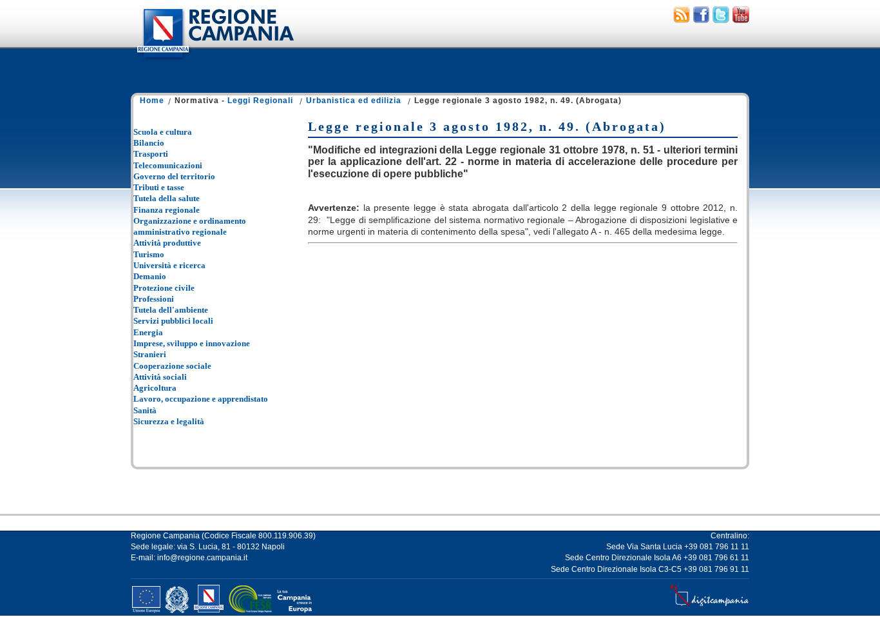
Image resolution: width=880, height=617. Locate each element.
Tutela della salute (166, 198)
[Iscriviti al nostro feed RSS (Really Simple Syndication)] (681, 20)
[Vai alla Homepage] (214, 60)
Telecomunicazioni (167, 165)
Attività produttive (167, 243)
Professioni (153, 299)
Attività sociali (160, 377)
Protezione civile (164, 288)
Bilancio (148, 143)
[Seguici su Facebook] (701, 20)
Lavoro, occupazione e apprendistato (200, 399)
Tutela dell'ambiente (170, 310)
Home (152, 100)
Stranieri (149, 354)
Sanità (145, 410)
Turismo (148, 254)
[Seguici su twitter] (721, 20)
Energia (148, 332)
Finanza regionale (166, 210)
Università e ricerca (169, 265)
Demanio (149, 276)
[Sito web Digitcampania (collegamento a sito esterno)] (709, 606)
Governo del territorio (174, 176)
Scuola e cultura (162, 132)
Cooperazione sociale (172, 366)
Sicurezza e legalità (168, 421)
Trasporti (150, 154)
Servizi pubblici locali (173, 321)
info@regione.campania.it (202, 558)
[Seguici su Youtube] (740, 20)
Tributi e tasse (158, 187)
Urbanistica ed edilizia (353, 100)
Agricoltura (155, 388)
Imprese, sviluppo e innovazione (191, 343)
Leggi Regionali (260, 100)
